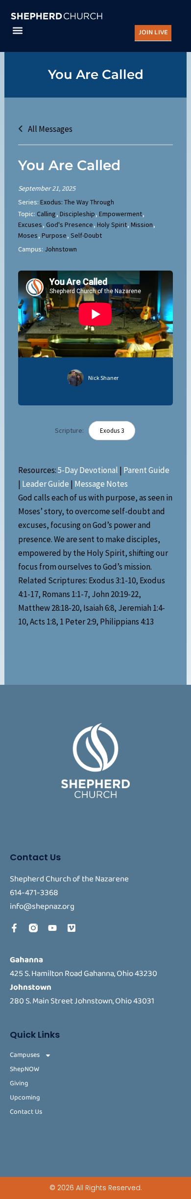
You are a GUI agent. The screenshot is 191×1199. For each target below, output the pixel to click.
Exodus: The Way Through (77, 202)
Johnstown (61, 249)
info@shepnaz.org (42, 906)
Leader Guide (45, 483)
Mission (142, 224)
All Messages (49, 129)
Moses (28, 235)
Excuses (30, 224)
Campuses (25, 1055)
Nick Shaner (103, 377)
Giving (19, 1083)
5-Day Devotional (88, 470)
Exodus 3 (112, 430)
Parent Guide (146, 470)
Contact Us (26, 1112)
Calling (46, 213)
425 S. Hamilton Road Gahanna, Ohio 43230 (83, 974)
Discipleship (77, 213)
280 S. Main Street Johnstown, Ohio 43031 (82, 1001)
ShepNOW (24, 1069)
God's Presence (69, 224)
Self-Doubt (86, 235)
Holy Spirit (112, 224)
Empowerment (120, 213)
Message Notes (101, 483)
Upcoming (25, 1098)
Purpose (54, 235)
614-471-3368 (34, 893)
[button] (18, 31)
